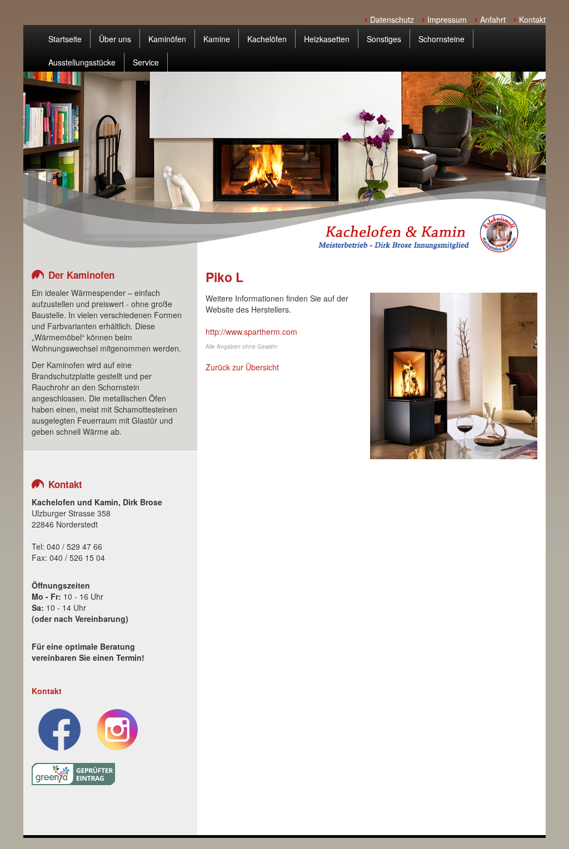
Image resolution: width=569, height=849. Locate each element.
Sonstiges (384, 38)
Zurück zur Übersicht (242, 367)
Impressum (446, 19)
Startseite (65, 38)
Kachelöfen (267, 38)
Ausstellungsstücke (82, 62)
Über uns (115, 38)
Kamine (216, 38)
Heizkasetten (327, 38)
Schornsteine (441, 38)
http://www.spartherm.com (251, 331)
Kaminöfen (167, 38)
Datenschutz (391, 19)
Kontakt (531, 19)
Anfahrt (492, 19)
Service (146, 62)
